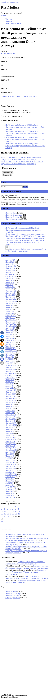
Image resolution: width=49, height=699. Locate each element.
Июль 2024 (9, 305)
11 (5, 511)
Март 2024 (9, 314)
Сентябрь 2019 (11, 425)
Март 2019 (9, 437)
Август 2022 (10, 353)
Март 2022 (9, 363)
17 (2, 514)
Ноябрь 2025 (10, 272)
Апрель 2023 (10, 336)
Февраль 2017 (10, 489)
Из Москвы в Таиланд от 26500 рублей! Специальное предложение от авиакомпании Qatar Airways (22, 163)
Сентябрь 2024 (11, 301)
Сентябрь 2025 (11, 276)
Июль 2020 (9, 404)
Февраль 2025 (10, 291)
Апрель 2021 (10, 386)
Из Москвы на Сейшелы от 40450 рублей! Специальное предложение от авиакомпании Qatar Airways (25, 139)
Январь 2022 (10, 367)
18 (5, 514)
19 (8, 514)
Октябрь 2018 (10, 448)
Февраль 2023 (10, 340)
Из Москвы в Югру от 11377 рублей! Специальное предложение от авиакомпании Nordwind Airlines (25, 237)
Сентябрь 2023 (11, 326)
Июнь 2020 (9, 406)
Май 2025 (9, 285)
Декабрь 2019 (10, 419)
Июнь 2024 (9, 307)
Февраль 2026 (10, 266)
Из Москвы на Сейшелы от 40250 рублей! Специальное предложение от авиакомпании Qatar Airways (25, 146)
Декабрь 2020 (10, 394)
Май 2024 (9, 309)
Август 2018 (10, 452)
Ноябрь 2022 (10, 347)
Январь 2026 (10, 268)
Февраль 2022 (10, 365)
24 (2, 516)
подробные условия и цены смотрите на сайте (19, 96)
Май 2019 (9, 433)
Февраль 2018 (10, 464)
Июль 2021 (9, 380)
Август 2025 (10, 278)
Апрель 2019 (10, 435)
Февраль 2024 (10, 316)
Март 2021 (9, 388)
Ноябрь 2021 (10, 371)
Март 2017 (9, 487)
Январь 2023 (10, 342)
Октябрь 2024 (10, 299)
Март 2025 (9, 289)
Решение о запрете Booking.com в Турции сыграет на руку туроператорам (25, 563)
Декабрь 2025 (10, 270)
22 (16, 514)
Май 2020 (9, 409)
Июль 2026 (9, 262)
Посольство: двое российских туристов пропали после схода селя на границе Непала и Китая (26, 539)
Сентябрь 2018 (11, 450)
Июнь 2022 (9, 357)
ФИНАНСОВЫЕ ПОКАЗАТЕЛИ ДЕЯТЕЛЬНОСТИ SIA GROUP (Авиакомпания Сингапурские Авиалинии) (26, 242)
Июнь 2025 (9, 283)
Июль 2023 (9, 330)
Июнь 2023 (9, 332)
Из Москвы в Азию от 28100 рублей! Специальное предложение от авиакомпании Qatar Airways (21, 158)
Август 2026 (10, 260)
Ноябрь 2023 (10, 322)
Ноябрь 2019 (10, 421)
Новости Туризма (12, 217)
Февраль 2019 (10, 440)
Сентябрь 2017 (11, 475)
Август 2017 (10, 477)
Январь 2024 (10, 318)
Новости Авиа (11, 213)
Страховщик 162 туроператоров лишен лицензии (24, 234)
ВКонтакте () (8, 173)
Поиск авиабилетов (13, 23)
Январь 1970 (10, 497)
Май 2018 (9, 458)
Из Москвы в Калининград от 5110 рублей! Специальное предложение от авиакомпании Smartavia (23, 230)
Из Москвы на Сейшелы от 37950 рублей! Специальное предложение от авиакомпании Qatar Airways (25, 127)
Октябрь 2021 (10, 373)
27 (10, 516)
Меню (3, 15)
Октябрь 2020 (10, 398)
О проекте (9, 21)
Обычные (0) (7, 175)
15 (16, 511)
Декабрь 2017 (10, 468)
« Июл (3, 521)
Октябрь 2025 (10, 274)
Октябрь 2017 (10, 473)
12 (8, 511)
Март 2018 (9, 462)
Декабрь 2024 (10, 295)
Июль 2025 (9, 281)
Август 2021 (10, 378)
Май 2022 (9, 359)
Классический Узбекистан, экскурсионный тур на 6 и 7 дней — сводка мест (25, 250)
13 (10, 511)
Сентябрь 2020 (11, 400)
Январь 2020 (10, 417)
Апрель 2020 (10, 411)
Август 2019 (10, 427)
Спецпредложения (12, 219)
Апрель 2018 (10, 460)
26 (8, 516)
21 (13, 514)
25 (5, 516)
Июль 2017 (9, 479)
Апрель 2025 (10, 287)
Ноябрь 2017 (10, 471)
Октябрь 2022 (10, 349)
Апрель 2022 (10, 361)
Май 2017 (9, 483)
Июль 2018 (9, 454)
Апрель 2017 (10, 485)
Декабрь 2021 (10, 369)
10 (2, 511)
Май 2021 (9, 384)
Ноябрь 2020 (10, 396)
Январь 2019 (10, 442)
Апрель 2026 (10, 264)
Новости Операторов (13, 215)
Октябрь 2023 (10, 324)
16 (19, 511)
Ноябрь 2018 (10, 446)
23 (19, 514)
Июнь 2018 (9, 456)
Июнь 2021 (9, 382)
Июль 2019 (9, 429)
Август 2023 (10, 328)
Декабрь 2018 (10, 444)
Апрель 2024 (10, 312)
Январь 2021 (10, 392)
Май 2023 (9, 334)
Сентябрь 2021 (11, 376)
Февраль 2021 (10, 390)
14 (13, 511)
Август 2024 (10, 303)
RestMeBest (10, 7)
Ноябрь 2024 (10, 297)
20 (10, 514)
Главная (8, 19)
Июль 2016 (9, 491)
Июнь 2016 (9, 493)
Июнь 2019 (9, 431)
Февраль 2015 (10, 495)
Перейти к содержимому (10, 2)
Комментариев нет (8, 53)
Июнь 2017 (9, 481)
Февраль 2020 (10, 415)
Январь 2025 (10, 293)
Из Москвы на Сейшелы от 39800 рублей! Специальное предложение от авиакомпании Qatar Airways (25, 133)
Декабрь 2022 (10, 345)
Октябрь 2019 (10, 423)
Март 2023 (9, 338)
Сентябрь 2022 (11, 351)
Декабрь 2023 (10, 320)
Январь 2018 (10, 466)
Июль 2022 (9, 355)
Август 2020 (10, 402)
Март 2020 (9, 413)
